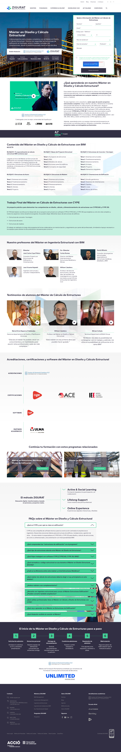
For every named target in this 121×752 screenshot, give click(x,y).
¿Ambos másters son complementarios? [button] (42, 585)
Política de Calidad (42, 733)
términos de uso (105, 57)
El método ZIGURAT (32, 497)
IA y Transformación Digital (41, 709)
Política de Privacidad (19, 733)
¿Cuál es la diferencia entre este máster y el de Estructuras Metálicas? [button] (53, 571)
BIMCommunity (65, 706)
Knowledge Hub (74, 8)
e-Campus (100, 2)
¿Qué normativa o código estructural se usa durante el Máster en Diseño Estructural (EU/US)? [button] (58, 564)
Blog (87, 2)
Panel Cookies (52, 733)
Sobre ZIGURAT (65, 709)
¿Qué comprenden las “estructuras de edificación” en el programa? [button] (52, 544)
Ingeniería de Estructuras (40, 703)
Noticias (63, 697)
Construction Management (41, 700)
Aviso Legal (10, 733)
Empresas (93, 2)
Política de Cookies (31, 733)
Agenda (63, 703)
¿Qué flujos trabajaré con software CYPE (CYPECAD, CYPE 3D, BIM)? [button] (53, 556)
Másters (33, 8)
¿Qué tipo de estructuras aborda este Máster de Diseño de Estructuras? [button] (54, 550)
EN (110, 1)
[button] (106, 8)
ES (107, 1)
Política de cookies (96, 59)
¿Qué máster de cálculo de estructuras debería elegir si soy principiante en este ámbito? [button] (57, 578)
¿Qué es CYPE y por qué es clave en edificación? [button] (45, 525)
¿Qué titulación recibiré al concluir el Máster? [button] (44, 614)
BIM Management (39, 697)
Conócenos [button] (98, 8)
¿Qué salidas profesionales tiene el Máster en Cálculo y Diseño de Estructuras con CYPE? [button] (58, 601)
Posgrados (43, 8)
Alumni (82, 2)
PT (113, 1)
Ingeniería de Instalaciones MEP (42, 706)
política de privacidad (85, 59)
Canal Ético (60, 733)
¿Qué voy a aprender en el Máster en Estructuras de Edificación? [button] (51, 608)
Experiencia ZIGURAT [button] (58, 8)
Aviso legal (105, 59)
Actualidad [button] (87, 8)
